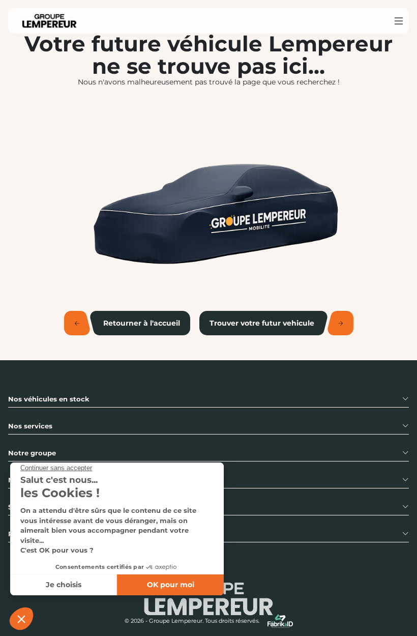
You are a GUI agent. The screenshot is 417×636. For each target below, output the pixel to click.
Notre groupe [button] (32, 453)
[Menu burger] (399, 21)
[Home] (49, 21)
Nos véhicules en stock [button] (49, 399)
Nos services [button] (30, 426)
